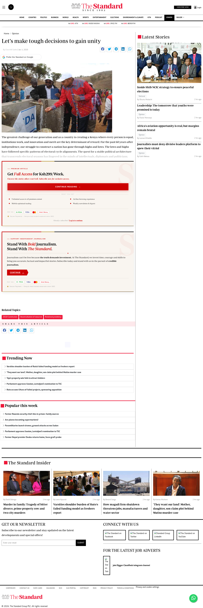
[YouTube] (189, 535)
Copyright (84, 588)
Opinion (15, 34)
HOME (21, 18)
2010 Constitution (10, 317)
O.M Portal (71, 588)
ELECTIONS (114, 18)
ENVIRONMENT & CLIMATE (133, 18)
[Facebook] (116, 535)
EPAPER (169, 18)
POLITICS (43, 18)
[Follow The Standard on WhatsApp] (193, 598)
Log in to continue (76, 220)
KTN (149, 18)
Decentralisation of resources (31, 317)
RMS (94, 588)
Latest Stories (156, 36)
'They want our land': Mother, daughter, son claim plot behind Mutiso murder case (173, 508)
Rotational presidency (53, 317)
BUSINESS (54, 18)
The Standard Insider (29, 462)
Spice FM (111, 24)
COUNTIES (32, 18)
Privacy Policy (107, 588)
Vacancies (50, 588)
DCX (60, 588)
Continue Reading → (68, 187)
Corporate (10, 588)
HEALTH (76, 18)
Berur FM (129, 24)
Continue (17, 272)
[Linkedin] (164, 535)
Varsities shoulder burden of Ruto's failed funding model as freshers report (75, 508)
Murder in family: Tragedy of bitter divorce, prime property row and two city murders (25, 508)
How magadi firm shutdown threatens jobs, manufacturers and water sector (125, 508)
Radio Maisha (92, 24)
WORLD (65, 18)
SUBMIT (80, 543)
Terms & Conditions (125, 588)
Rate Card (37, 588)
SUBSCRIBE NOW (182, 7)
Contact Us (24, 588)
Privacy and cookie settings (147, 587)
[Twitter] (140, 535)
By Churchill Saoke (10, 50)
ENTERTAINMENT (99, 18)
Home (6, 34)
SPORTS (86, 18)
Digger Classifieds (124, 565)
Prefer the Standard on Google (19, 57)
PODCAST (158, 18)
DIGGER (179, 18)
